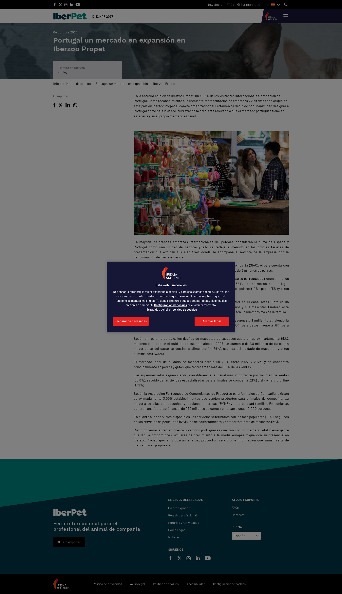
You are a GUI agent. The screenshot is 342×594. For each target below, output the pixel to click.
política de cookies (185, 309)
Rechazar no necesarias (131, 321)
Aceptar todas (211, 321)
